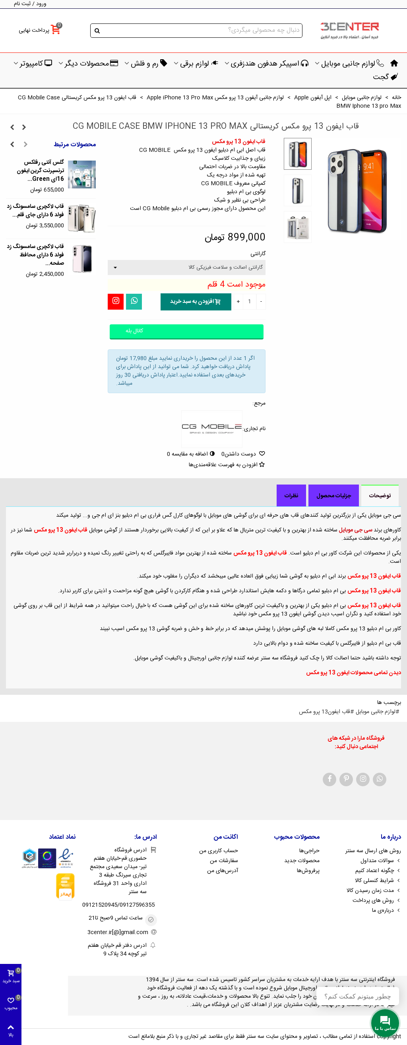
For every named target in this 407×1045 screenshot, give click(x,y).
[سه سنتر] (349, 30)
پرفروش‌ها (308, 871)
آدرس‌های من (222, 871)
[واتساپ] (134, 302)
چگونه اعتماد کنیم (374, 871)
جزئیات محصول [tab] (333, 496)
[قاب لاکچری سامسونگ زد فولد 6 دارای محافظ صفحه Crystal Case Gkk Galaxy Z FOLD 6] (82, 259)
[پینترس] (346, 779)
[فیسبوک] (329, 779)
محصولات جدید (302, 861)
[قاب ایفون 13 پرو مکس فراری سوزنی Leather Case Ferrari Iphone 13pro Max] (24, 128)
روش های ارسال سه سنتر (373, 851)
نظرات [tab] (291, 496)
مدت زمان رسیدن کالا (370, 891)
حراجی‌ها (309, 851)
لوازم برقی (194, 64)
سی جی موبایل (355, 530)
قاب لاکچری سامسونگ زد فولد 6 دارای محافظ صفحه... (35, 255)
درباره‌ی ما (383, 910)
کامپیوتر (31, 64)
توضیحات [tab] (380, 496)
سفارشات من (224, 861)
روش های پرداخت (373, 900)
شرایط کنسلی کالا (374, 881)
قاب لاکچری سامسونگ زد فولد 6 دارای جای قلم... (35, 211)
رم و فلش (145, 64)
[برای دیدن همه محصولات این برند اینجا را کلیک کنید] (211, 429)
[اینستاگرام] (116, 302)
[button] (25, 145)
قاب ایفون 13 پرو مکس (60, 530)
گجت (381, 77)
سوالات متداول (377, 861)
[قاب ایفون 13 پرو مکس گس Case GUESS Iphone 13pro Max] (12, 128)
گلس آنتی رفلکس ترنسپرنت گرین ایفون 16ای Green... (40, 171)
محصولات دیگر (87, 64)
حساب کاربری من (218, 851)
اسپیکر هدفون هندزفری (265, 64)
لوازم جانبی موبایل (348, 64)
